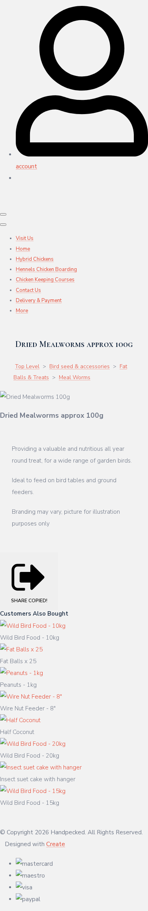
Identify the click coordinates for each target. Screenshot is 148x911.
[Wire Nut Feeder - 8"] (31, 697)
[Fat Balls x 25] (21, 649)
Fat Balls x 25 (18, 661)
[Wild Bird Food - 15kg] (33, 791)
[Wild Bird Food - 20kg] (33, 744)
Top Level (27, 366)
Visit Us (25, 238)
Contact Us (28, 290)
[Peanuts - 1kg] (21, 673)
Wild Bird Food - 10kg (29, 638)
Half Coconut (17, 732)
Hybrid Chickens (35, 259)
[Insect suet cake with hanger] (41, 767)
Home (23, 249)
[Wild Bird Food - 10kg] (33, 626)
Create (55, 844)
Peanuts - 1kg (18, 685)
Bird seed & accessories (79, 366)
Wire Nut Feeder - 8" (28, 708)
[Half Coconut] (20, 720)
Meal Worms (74, 377)
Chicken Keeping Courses (45, 279)
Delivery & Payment (39, 300)
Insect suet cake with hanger (37, 779)
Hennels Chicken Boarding (46, 269)
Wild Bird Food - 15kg (29, 803)
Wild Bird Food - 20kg (29, 756)
